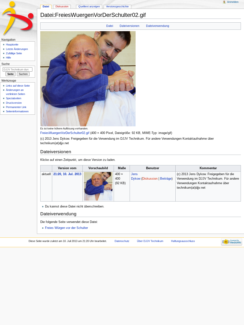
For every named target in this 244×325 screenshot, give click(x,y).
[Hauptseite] (18, 18)
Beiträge (166, 178)
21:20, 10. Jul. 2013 (67, 174)
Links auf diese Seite (18, 85)
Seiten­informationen (17, 111)
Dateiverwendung (157, 26)
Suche (5, 64)
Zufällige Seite (14, 53)
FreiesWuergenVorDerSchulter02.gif (64, 133)
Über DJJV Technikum (150, 241)
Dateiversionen (129, 26)
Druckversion (14, 102)
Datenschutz (122, 241)
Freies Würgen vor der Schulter (66, 228)
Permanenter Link (16, 107)
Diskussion (150, 178)
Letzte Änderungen (17, 49)
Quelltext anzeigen (89, 6)
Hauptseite (12, 44)
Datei (109, 26)
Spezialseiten (13, 98)
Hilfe (8, 57)
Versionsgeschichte (117, 6)
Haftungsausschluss (183, 241)
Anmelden (233, 1)
